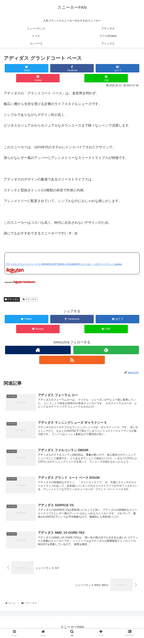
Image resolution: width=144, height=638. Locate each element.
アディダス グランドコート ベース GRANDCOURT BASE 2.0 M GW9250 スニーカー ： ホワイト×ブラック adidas (64, 264)
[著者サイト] (37, 350)
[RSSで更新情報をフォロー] (72, 360)
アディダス (13, 299)
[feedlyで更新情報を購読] (106, 350)
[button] (133, 429)
